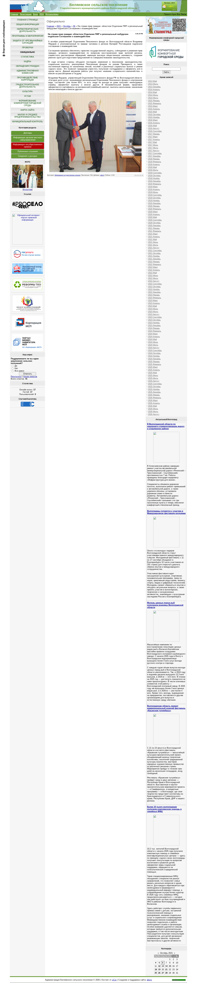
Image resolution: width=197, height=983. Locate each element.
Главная (14, 14)
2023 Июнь (153, 309)
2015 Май (152, 112)
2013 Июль (153, 84)
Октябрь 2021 (166, 953)
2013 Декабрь (154, 87)
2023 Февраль (154, 298)
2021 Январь (154, 228)
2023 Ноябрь (154, 323)
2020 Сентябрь (155, 220)
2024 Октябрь (154, 353)
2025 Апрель (154, 370)
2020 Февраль (154, 209)
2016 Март (153, 120)
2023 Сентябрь (155, 317)
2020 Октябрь (154, 223)
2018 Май (152, 167)
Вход (35, 14)
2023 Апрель (154, 303)
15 (170, 966)
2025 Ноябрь (154, 389)
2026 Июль (153, 411)
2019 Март (153, 187)
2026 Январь (154, 395)
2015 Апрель (154, 109)
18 (156, 969)
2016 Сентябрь (155, 131)
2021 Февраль (154, 231)
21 (166, 969)
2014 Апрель (154, 89)
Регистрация (25, 14)
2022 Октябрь (154, 286)
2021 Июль (153, 245)
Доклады (28, 133)
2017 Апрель (154, 139)
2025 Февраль (154, 364)
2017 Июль (153, 148)
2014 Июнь (153, 95)
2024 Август (153, 348)
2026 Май (152, 406)
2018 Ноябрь (154, 178)
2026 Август (153, 414)
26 (159, 973)
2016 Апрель (154, 123)
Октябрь (67, 26)
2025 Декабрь (154, 392)
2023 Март (153, 300)
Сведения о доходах (27, 156)
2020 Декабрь (154, 225)
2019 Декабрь (154, 203)
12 (159, 966)
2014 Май (152, 92)
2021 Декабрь (154, 259)
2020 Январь (154, 206)
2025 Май (152, 373)
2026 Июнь (153, 409)
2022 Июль (153, 278)
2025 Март (153, 367)
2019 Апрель (154, 189)
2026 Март (153, 400)
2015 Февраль (154, 103)
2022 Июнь (153, 275)
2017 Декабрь (154, 156)
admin (102, 175)
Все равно (19, 371)
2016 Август (153, 128)
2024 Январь (154, 328)
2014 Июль (153, 98)
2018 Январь (154, 159)
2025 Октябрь (154, 386)
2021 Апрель (154, 236)
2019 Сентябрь (155, 195)
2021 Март (153, 234)
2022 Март (153, 267)
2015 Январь (154, 100)
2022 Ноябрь (154, 289)
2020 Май (152, 217)
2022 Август (153, 281)
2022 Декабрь (154, 292)
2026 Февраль (154, 398)
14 (166, 966)
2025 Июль (153, 378)
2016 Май (152, 125)
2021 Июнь (153, 242)
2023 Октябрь (154, 320)
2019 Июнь (153, 192)
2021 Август (153, 248)
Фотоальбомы (51, 14)
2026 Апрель (154, 403)
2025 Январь (154, 361)
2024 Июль (153, 345)
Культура (27, 189)
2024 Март (153, 334)
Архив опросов (30, 376)
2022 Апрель (154, 270)
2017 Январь (154, 134)
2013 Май (152, 81)
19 (159, 969)
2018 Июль (153, 170)
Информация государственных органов (27, 145)
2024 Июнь (153, 342)
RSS (42, 14)
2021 (58, 26)
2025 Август (153, 381)
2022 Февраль (154, 264)
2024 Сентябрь (155, 350)
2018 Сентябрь (155, 173)
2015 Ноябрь (154, 117)
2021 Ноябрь (154, 256)
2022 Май (152, 273)
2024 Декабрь (154, 359)
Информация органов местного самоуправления (27, 138)
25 (156, 973)
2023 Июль (153, 311)
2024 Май (152, 339)
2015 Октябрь (154, 114)
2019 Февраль (154, 184)
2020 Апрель (154, 214)
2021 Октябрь (154, 253)
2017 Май (152, 142)
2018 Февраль (154, 162)
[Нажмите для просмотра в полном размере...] (95, 171)
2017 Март (153, 137)
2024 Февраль (154, 331)
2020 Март (153, 212)
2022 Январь (154, 261)
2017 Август (153, 150)
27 (163, 973)
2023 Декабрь (154, 325)
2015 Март (153, 106)
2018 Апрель (154, 164)
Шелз (149, 980)
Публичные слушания (28, 151)
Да (16, 366)
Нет (16, 368)
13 (163, 966)
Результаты (16, 376)
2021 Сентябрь (155, 250)
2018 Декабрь (154, 181)
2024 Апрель (154, 336)
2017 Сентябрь (155, 153)
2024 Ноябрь (154, 356)
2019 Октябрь (154, 198)
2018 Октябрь (154, 175)
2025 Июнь (153, 375)
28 (166, 973)
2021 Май (152, 239)
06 (74, 26)
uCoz (114, 980)
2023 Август (153, 314)
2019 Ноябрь (154, 200)
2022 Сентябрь (155, 284)
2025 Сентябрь (155, 384)
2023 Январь (154, 295)
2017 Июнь (153, 145)
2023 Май (152, 306)
